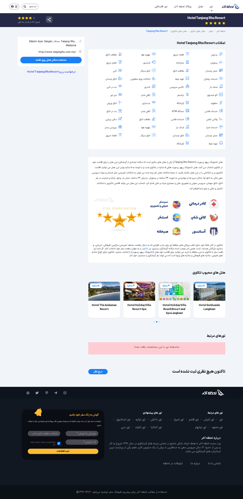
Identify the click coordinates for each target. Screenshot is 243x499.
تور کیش (209, 420)
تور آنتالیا (156, 427)
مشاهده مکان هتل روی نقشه (51, 60)
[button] (156, 321)
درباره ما (195, 463)
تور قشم (194, 420)
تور (211, 7)
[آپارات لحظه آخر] (26, 393)
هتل (200, 7)
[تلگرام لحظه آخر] (54, 392)
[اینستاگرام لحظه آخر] (63, 392)
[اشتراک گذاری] (49, 19)
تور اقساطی (161, 7)
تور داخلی (156, 420)
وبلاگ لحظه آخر (182, 7)
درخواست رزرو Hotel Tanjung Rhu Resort (51, 72)
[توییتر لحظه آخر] (36, 392)
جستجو (33, 6)
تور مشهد (217, 427)
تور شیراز (179, 420)
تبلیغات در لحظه (173, 463)
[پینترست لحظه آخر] (45, 392)
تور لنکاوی (146, 248)
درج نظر (98, 372)
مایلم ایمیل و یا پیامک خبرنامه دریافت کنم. (42, 443)
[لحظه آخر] (207, 392)
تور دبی (125, 427)
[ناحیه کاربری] (14, 6)
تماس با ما (214, 463)
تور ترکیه (140, 420)
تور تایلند (140, 427)
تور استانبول (123, 420)
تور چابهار (200, 427)
